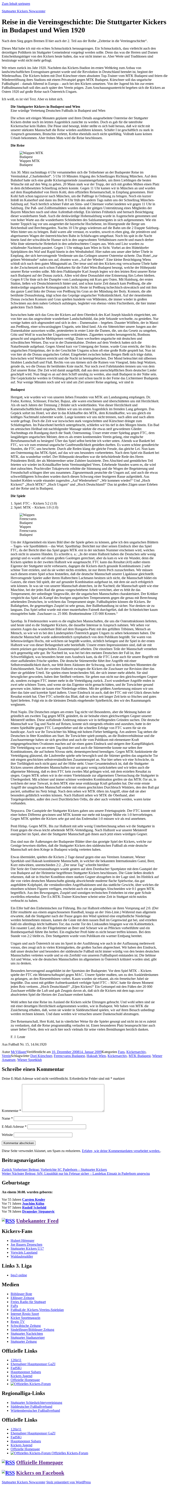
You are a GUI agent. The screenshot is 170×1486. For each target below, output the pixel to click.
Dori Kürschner (41, 1056)
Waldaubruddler (22, 1256)
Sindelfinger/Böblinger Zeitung (32, 1329)
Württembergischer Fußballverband (35, 1410)
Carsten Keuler (33, 1199)
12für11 (16, 1360)
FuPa (14, 1306)
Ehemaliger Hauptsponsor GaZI (33, 1364)
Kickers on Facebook (40, 1473)
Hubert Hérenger (22, 1240)
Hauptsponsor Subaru (26, 1372)
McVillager (19, 1052)
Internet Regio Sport (25, 1314)
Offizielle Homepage (25, 1380)
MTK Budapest (140, 1056)
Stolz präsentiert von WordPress (68, 1482)
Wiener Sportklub (29, 1060)
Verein (6, 1056)
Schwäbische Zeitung (26, 1326)
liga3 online (19, 1275)
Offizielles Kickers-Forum (69, 1453)
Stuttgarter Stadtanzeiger (28, 1337)
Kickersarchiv (136, 1052)
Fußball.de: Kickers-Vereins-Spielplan (37, 1310)
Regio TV (18, 1322)
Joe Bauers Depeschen (26, 1244)
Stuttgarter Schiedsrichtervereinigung (36, 1402)
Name (7, 1118)
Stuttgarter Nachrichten (27, 1333)
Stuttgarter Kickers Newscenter (23, 11)
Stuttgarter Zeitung (24, 1341)
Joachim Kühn (33, 1203)
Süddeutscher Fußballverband (31, 1406)
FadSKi (16, 1368)
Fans (121, 1052)
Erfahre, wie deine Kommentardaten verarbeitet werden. (121, 1151)
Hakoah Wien (96, 1056)
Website (7, 1135)
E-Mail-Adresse (14, 1126)
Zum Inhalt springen (16, 4)
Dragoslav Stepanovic (38, 1211)
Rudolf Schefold (34, 1207)
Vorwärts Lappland (24, 1252)
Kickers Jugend (21, 1376)
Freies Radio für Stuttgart (28, 1302)
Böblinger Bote (21, 1294)
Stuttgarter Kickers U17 (27, 1248)
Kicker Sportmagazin (25, 1318)
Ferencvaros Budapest (69, 1056)
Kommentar (11, 1111)
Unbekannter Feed (37, 1221)
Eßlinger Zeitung (22, 1298)
